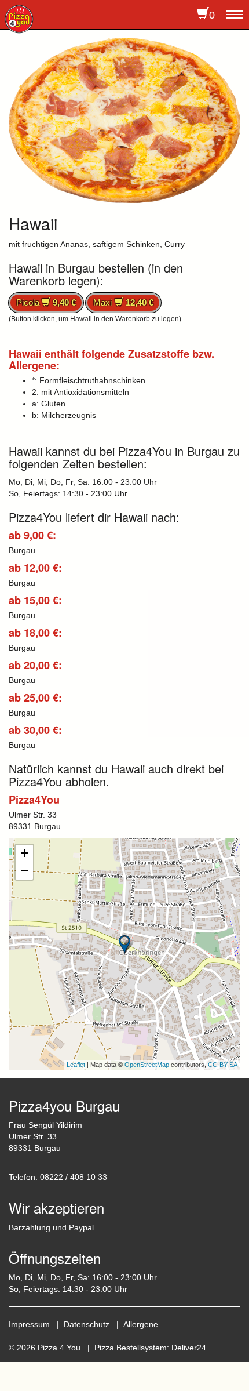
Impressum (29, 1324)
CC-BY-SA (222, 1064)
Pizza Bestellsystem (130, 1347)
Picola (46, 302)
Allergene (140, 1324)
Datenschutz (86, 1324)
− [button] (24, 870)
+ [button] (24, 853)
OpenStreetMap (146, 1064)
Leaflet (76, 1064)
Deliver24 (188, 1347)
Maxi (123, 302)
